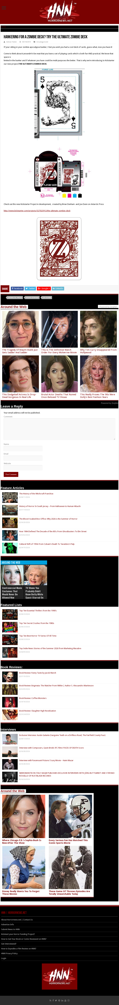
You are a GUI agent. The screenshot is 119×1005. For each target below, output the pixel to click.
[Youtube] (65, 1000)
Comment (8, 416)
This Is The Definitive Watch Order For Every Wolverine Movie (59, 351)
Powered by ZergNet (109, 403)
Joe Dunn (47, 298)
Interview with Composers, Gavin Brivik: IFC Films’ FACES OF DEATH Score (51, 748)
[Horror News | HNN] (59, 11)
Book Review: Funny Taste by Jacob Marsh (37, 673)
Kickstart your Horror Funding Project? (18, 934)
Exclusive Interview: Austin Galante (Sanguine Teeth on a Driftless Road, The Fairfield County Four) (62, 735)
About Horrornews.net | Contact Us (17, 920)
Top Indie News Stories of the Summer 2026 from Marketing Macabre (50, 648)
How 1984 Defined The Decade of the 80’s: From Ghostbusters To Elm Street (52, 531)
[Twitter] (56, 1000)
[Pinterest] (59, 1000)
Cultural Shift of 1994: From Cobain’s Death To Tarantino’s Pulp (47, 544)
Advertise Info (7, 924)
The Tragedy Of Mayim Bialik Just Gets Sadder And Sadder (20, 351)
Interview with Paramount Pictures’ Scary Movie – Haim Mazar (46, 760)
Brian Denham (32, 298)
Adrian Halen (11, 42)
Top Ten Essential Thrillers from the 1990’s (38, 610)
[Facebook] (53, 1000)
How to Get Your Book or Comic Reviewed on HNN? (23, 939)
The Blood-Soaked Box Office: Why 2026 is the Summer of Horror (48, 519)
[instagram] (68, 1000)
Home (3, 27)
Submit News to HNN (10, 929)
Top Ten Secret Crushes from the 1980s (36, 623)
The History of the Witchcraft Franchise (36, 493)
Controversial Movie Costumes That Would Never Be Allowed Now (12, 592)
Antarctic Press (15, 298)
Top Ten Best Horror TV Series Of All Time (37, 636)
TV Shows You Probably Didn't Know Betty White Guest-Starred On (34, 592)
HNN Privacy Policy (9, 953)
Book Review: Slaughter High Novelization (37, 711)
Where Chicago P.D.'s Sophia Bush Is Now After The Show (21, 841)
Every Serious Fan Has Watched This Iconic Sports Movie (68, 841)
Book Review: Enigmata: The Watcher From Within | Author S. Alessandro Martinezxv (56, 685)
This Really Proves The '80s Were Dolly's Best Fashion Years (97, 396)
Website (7, 463)
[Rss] (50, 1000)
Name (6, 444)
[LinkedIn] (62, 1000)
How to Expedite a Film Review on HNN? (18, 948)
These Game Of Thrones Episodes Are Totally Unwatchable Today (69, 892)
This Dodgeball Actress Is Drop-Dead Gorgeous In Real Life (19, 396)
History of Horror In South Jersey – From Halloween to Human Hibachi (50, 506)
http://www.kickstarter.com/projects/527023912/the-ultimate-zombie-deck (37, 211)
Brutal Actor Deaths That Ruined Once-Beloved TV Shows (58, 396)
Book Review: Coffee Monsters (32, 698)
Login (3, 958)
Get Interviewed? (8, 944)
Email (6, 454)
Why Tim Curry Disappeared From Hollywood (98, 351)
